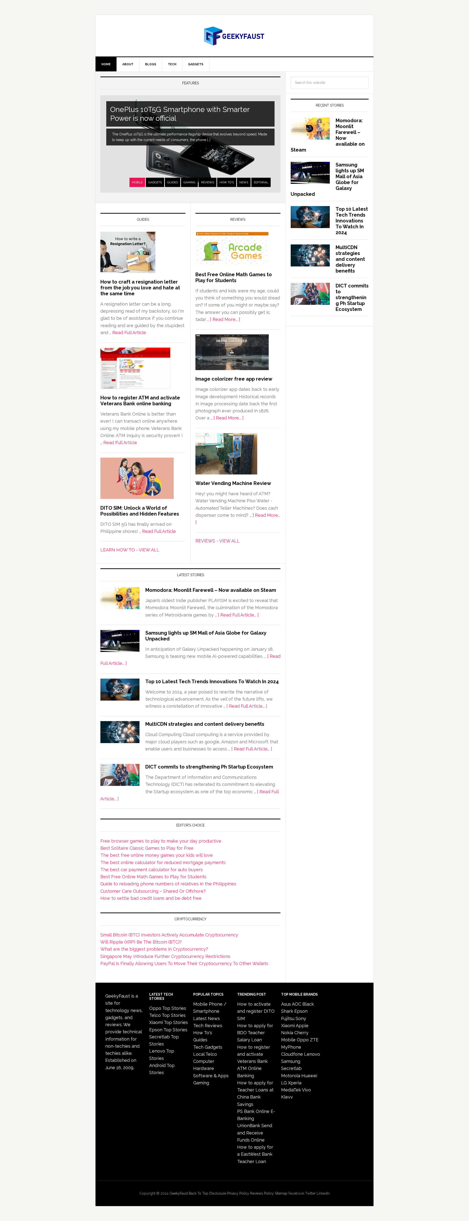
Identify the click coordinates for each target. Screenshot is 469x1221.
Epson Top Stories (168, 1029)
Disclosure (217, 1193)
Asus (286, 1004)
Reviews (207, 182)
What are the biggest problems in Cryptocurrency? (154, 949)
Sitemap (281, 1193)
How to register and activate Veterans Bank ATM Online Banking (253, 1061)
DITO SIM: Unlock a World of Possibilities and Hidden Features (139, 511)
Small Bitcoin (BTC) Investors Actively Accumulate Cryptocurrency (169, 934)
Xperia (294, 1082)
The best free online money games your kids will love (156, 855)
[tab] (137, 182)
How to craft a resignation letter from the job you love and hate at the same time (140, 288)
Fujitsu (287, 1018)
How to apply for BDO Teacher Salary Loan (255, 1033)
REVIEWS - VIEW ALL (217, 540)
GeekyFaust (179, 1193)
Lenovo (312, 1054)
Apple (302, 1025)
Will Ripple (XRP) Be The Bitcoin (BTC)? (141, 942)
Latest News (206, 1018)
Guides (172, 182)
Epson (301, 1011)
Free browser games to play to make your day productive (160, 841)
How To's (227, 182)
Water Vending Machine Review (233, 483)
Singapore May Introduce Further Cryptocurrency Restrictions (165, 956)
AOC (296, 1004)
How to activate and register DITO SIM (256, 1011)
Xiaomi (288, 1025)
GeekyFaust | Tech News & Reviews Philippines (234, 36)
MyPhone (291, 1047)
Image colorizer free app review (233, 379)
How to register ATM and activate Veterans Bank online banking (140, 401)
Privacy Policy (238, 1193)
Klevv (287, 1097)
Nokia (287, 1032)
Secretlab (291, 1068)
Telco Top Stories (167, 1015)
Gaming (189, 182)
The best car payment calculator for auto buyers (151, 869)
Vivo (306, 1089)
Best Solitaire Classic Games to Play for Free (146, 848)
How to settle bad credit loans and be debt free (151, 898)
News (243, 182)
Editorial (261, 182)
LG (284, 1082)
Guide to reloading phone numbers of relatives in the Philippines (168, 883)
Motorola (290, 1075)
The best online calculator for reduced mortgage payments (162, 862)
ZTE (314, 1039)
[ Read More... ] (225, 319)
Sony (301, 1018)
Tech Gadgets (207, 1047)
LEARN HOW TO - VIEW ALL (129, 549)
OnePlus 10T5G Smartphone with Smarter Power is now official (180, 113)
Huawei (309, 1075)
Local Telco (205, 1054)
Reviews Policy (262, 1193)
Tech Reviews (207, 1025)
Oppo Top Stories (167, 1008)
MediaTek (291, 1089)
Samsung (290, 1061)
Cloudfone (292, 1054)
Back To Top (198, 1193)
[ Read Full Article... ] (238, 614)
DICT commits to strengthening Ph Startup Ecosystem (209, 767)
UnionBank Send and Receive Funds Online (254, 1133)
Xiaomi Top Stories (168, 1022)
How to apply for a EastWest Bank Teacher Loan (255, 1154)
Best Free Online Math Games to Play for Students (233, 277)
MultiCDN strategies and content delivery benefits (204, 724)
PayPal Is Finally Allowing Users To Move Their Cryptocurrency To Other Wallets (184, 963)
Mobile (137, 182)
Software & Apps (211, 1075)
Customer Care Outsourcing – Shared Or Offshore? (153, 891)
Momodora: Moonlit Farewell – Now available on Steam (210, 590)
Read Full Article (129, 332)
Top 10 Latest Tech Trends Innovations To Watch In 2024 (212, 681)
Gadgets (155, 182)
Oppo (303, 1039)
